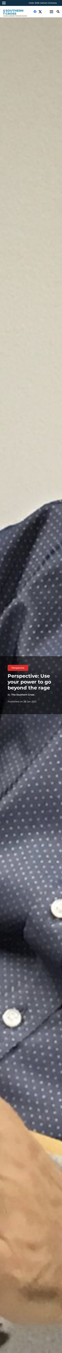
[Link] (16, 13)
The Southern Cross (22, 694)
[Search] (58, 11)
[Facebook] (35, 11)
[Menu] (51, 11)
